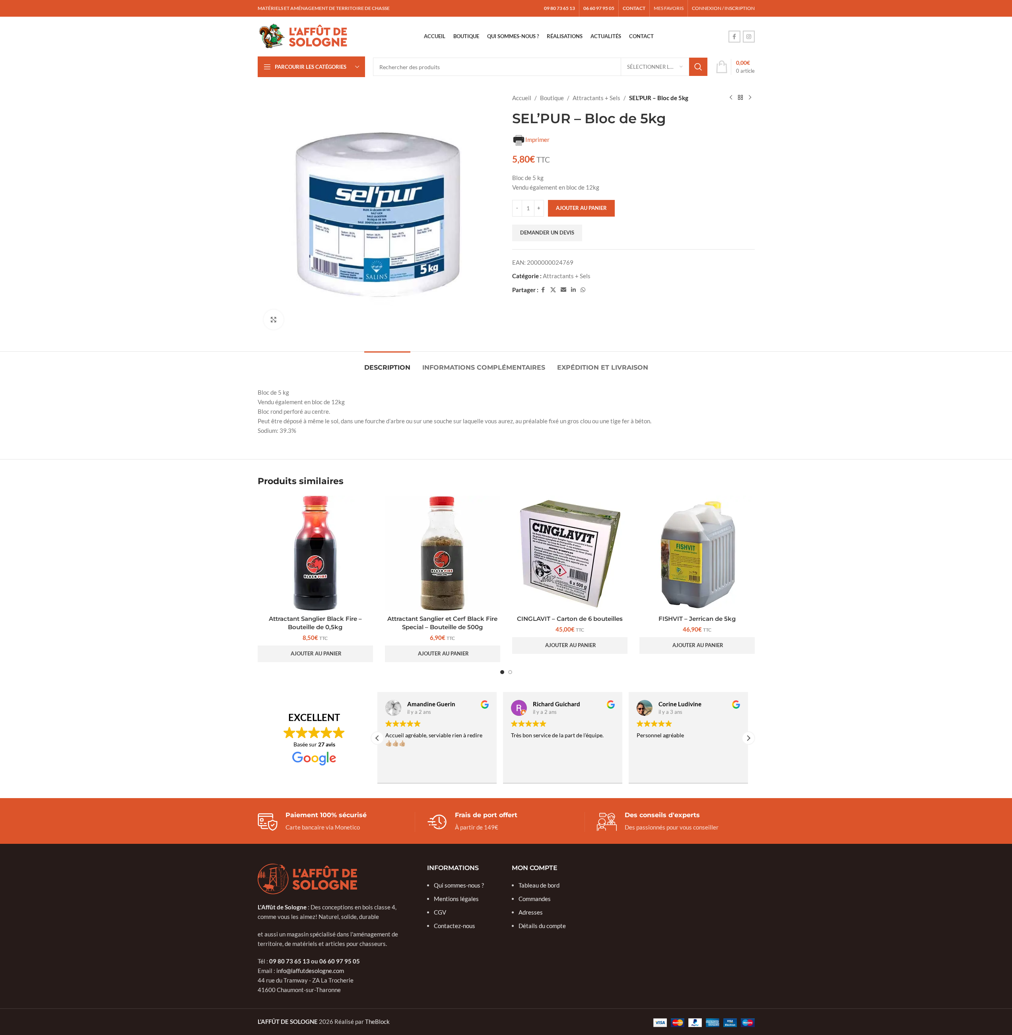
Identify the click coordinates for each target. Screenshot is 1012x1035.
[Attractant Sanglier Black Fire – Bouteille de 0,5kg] (315, 553)
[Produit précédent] (731, 98)
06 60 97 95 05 (339, 961)
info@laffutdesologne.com (310, 970)
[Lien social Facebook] (734, 37)
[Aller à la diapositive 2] (510, 672)
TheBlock (377, 1021)
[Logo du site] (303, 35)
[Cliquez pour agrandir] (274, 319)
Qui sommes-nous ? (459, 885)
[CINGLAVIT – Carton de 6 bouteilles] (569, 553)
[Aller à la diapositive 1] (502, 672)
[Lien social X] (553, 290)
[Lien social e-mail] (563, 290)
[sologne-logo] (307, 879)
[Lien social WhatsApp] (583, 290)
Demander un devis (547, 232)
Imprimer (537, 139)
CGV (440, 912)
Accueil (521, 97)
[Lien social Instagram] (749, 37)
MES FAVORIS (669, 8)
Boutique (552, 97)
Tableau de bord (539, 885)
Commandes (535, 898)
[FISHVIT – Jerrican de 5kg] (697, 553)
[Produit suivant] (750, 98)
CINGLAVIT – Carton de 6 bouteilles (570, 618)
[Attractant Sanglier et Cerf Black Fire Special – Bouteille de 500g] (442, 553)
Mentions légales (456, 898)
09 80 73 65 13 (289, 961)
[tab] (387, 363)
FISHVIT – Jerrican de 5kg (697, 618)
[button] (315, 653)
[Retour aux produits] (740, 98)
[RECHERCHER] (698, 67)
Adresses (531, 912)
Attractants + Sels (596, 97)
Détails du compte (542, 925)
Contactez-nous (454, 925)
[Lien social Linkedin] (573, 290)
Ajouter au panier (581, 208)
